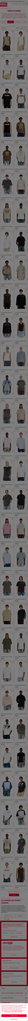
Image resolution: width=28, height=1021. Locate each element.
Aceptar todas (14, 1015)
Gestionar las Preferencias (17, 1010)
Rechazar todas (14, 1019)
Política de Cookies (18, 1011)
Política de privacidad (9, 1011)
